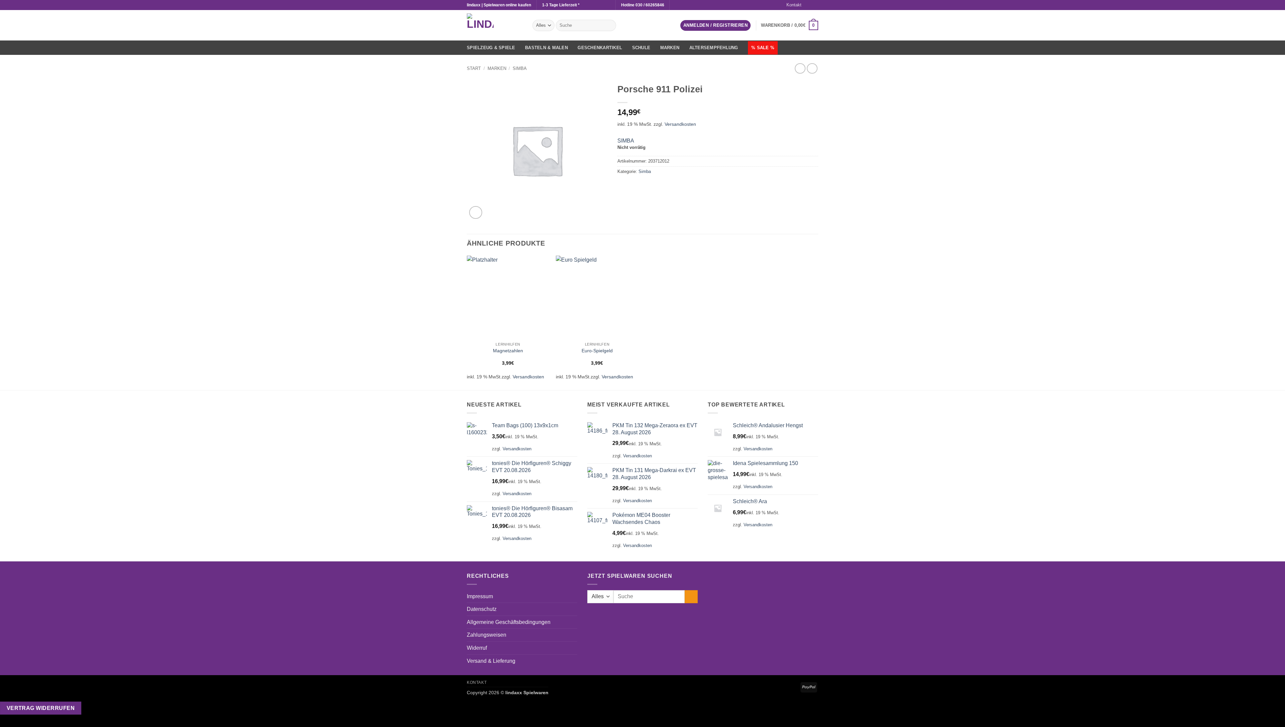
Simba (520, 68)
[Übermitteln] (609, 25)
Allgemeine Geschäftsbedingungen (508, 622)
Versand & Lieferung (491, 661)
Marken (670, 47)
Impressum (480, 596)
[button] (715, 25)
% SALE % (762, 47)
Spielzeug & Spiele (491, 47)
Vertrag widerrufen (41, 708)
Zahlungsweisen (486, 635)
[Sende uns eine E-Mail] (815, 5)
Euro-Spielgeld (597, 350)
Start (474, 68)
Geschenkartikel (600, 47)
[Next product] (800, 68)
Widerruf (477, 648)
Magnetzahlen (508, 350)
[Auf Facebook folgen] (808, 5)
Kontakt (793, 4)
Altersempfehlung (713, 47)
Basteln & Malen (546, 47)
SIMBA (625, 141)
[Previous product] (812, 68)
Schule (641, 47)
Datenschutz (482, 609)
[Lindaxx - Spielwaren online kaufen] (494, 25)
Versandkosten (680, 124)
